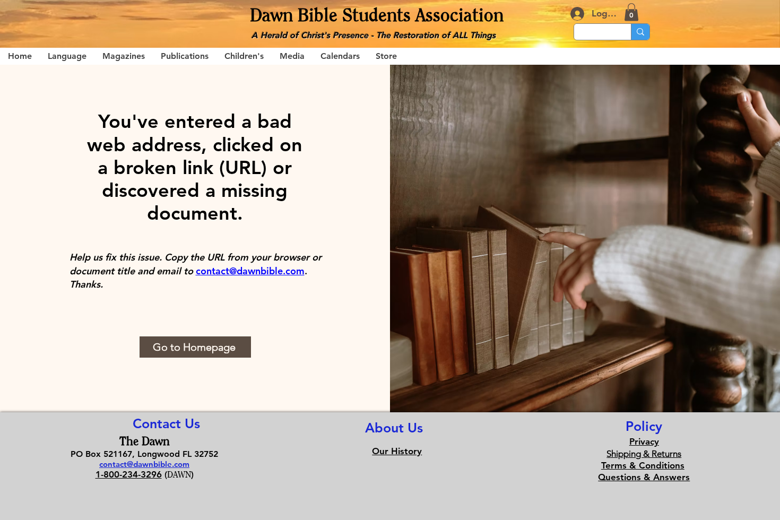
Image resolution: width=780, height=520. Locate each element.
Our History (397, 451)
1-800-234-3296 (129, 474)
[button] (631, 12)
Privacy (644, 441)
